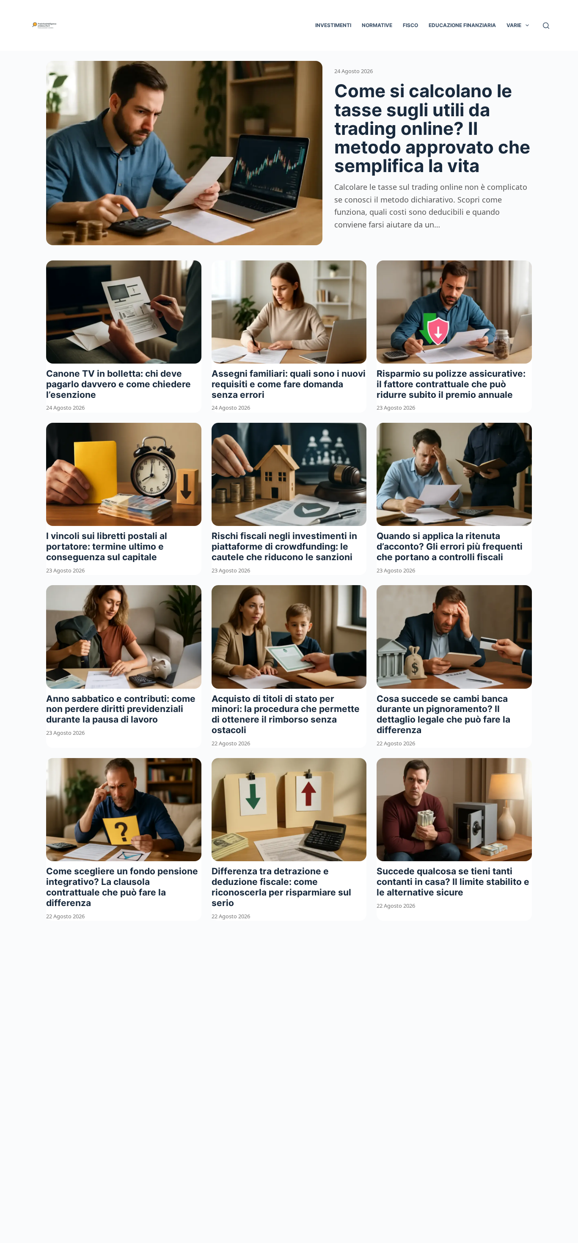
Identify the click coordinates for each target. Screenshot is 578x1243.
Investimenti (333, 25)
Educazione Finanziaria (462, 25)
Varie (513, 25)
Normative (377, 25)
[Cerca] (546, 25)
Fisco (410, 25)
